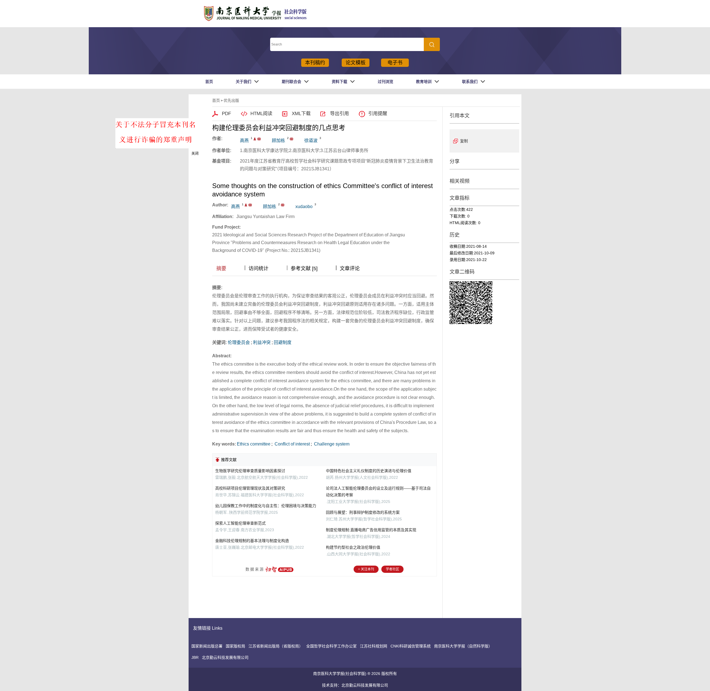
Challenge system (331, 444)
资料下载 (339, 81)
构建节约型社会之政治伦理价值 (353, 547)
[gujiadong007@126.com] (291, 139)
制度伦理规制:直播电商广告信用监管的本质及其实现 (371, 530)
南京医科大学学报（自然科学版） (463, 646)
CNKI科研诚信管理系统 (410, 646)
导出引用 (339, 113)
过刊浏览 (385, 81)
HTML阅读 (261, 113)
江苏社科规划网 (373, 646)
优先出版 (231, 100)
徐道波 (311, 140)
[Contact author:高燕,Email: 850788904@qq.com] (246, 205)
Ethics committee (253, 444)
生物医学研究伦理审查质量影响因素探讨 (250, 471)
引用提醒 (377, 113)
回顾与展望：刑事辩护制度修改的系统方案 (363, 512)
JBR (195, 657)
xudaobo (304, 206)
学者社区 (392, 569)
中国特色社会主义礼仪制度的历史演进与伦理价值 (368, 471)
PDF (226, 113)
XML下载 (301, 113)
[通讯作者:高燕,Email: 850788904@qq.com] (254, 139)
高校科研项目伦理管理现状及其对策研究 (250, 488)
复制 (464, 141)
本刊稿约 (315, 62)
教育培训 (424, 81)
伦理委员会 (239, 342)
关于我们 (243, 81)
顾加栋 (278, 140)
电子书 (394, 62)
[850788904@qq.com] (259, 139)
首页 (209, 81)
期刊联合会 (291, 81)
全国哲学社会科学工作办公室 (331, 646)
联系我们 (470, 81)
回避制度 (282, 342)
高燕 (244, 140)
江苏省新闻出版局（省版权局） (275, 646)
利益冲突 (262, 342)
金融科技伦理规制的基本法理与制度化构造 (252, 540)
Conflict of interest (291, 444)
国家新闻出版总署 (206, 646)
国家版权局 (235, 646)
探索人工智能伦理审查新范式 (240, 523)
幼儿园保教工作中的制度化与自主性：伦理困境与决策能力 (265, 505)
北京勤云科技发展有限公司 (225, 657)
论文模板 (356, 62)
